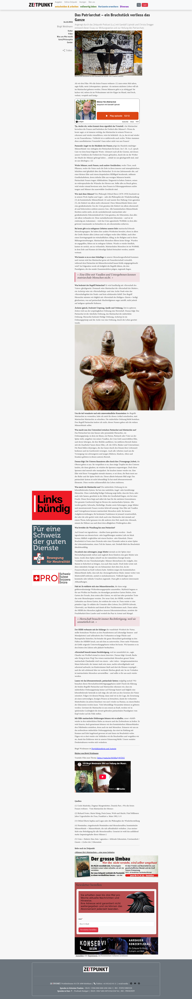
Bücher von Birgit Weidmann (86, 753)
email (80, 919)
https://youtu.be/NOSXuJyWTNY (111, 758)
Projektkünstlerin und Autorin (104, 749)
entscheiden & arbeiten (66, 6)
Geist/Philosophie (65, 40)
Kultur (70, 31)
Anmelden (80, 956)
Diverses (124, 6)
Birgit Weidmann (65, 26)
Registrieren (92, 956)
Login (145, 5)
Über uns (91, 2)
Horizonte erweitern (108, 6)
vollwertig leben (88, 6)
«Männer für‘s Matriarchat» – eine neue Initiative (95, 852)
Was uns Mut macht (65, 37)
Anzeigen (82, 2)
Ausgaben (58, 2)
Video (70, 34)
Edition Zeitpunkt (70, 2)
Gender (70, 42)
